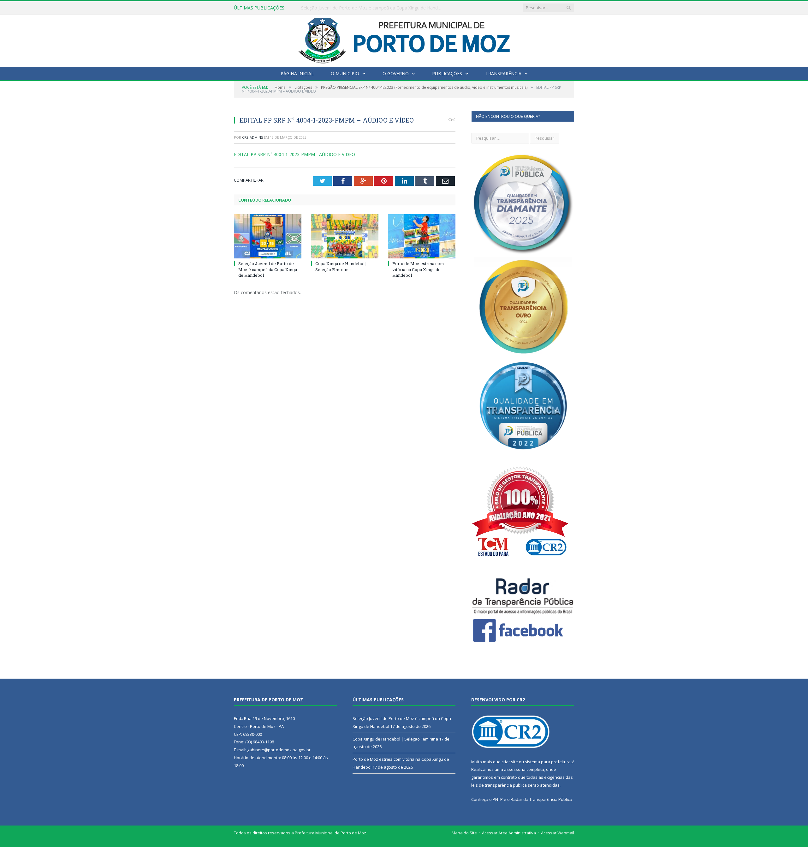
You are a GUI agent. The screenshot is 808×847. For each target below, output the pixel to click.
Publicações (447, 73)
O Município (345, 73)
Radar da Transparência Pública (541, 799)
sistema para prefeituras (549, 762)
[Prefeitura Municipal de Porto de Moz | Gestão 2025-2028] (404, 39)
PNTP (498, 799)
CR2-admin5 (252, 137)
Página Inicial (297, 73)
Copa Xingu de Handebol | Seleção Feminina (346, 8)
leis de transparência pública (499, 785)
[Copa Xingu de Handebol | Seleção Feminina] (344, 236)
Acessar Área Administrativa (509, 833)
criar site (510, 762)
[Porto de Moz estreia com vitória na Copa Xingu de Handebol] (421, 236)
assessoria (515, 769)
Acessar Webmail (557, 833)
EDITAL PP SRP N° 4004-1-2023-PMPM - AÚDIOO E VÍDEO (294, 154)
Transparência (503, 73)
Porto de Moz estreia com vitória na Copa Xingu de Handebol (418, 269)
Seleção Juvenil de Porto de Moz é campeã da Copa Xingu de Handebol (267, 269)
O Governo (396, 73)
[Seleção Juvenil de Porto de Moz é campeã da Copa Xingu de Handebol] (267, 236)
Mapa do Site (464, 833)
